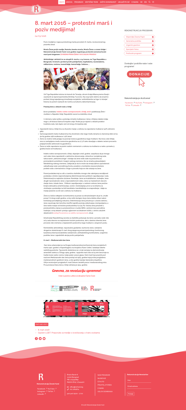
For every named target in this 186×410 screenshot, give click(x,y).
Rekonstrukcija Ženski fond (95, 405)
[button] (153, 2)
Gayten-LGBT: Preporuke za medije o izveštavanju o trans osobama (69, 333)
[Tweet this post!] (40, 339)
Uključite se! (124, 2)
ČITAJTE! (101, 382)
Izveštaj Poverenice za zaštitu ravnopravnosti (70, 213)
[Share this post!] (36, 339)
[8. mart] (76, 317)
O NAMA (101, 388)
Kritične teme (91, 2)
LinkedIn (136, 105)
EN (145, 2)
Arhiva (69, 2)
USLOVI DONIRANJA (105, 391)
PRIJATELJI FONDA (105, 385)
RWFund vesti (42, 324)
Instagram (148, 103)
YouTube (138, 103)
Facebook (129, 103)
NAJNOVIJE (102, 378)
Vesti (61, 2)
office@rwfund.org (76, 387)
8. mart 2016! (44, 330)
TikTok (127, 105)
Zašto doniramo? (108, 2)
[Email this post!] (44, 339)
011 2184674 (74, 389)
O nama (134, 2)
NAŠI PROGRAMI (104, 375)
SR (141, 2)
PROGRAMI (78, 2)
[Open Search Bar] (149, 2)
